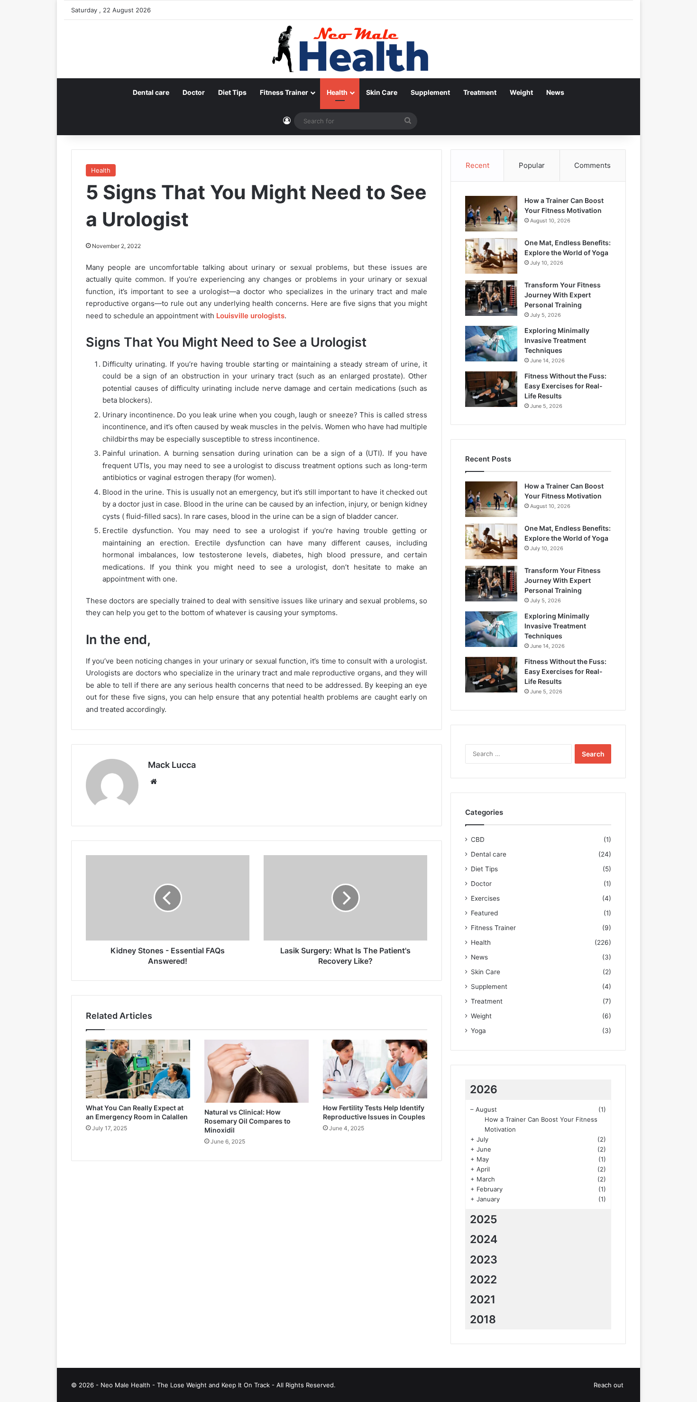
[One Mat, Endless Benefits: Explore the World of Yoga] (491, 256)
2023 (483, 1259)
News (555, 92)
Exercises (485, 898)
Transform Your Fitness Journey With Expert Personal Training (562, 295)
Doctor (194, 92)
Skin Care (381, 92)
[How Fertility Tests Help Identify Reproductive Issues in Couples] (375, 1069)
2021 (482, 1299)
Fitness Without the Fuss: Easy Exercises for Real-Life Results (565, 386)
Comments (592, 165)
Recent (477, 165)
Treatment (479, 92)
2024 (483, 1239)
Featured (484, 913)
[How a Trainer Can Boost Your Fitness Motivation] (491, 213)
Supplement (430, 92)
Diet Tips (232, 92)
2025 (483, 1219)
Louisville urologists (250, 315)
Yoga (478, 1030)
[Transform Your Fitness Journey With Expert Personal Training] (491, 298)
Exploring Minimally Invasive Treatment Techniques (556, 340)
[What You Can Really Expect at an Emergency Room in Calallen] (138, 1069)
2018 (483, 1319)
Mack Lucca (172, 765)
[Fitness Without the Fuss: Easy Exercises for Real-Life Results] (491, 389)
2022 (483, 1279)
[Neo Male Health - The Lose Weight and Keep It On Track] (348, 49)
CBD (478, 839)
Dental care (151, 92)
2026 (483, 1089)
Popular (532, 165)
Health (337, 92)
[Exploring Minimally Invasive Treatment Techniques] (491, 343)
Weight (521, 92)
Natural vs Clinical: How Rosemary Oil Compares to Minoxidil (247, 1121)
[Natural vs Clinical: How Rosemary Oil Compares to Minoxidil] (256, 1071)
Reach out (609, 1385)
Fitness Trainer (284, 92)
